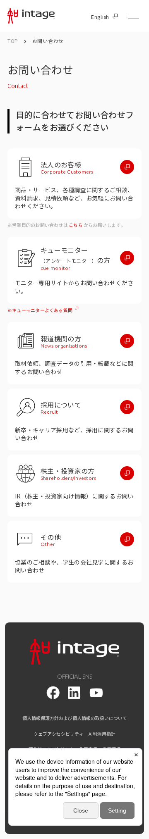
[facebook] (53, 692)
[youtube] (96, 693)
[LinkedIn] (74, 692)
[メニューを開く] (133, 17)
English (100, 17)
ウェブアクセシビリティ (59, 734)
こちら (76, 225)
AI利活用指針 (102, 734)
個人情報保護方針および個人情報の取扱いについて (74, 718)
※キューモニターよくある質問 (40, 310)
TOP (12, 40)
